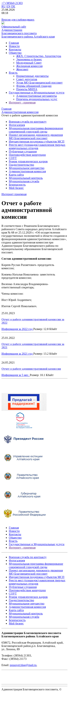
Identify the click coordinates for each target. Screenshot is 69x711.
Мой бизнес (16, 187)
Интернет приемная (13, 194)
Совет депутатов (26, 79)
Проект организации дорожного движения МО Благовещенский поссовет (36, 136)
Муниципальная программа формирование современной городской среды (36, 130)
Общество (15, 52)
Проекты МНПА (26, 89)
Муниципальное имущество (26, 168)
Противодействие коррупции (27, 154)
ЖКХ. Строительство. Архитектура (38, 56)
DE (13, 6)
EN (8, 6)
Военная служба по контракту (28, 121)
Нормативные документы (32, 76)
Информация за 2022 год (17, 329)
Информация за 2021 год (17, 353)
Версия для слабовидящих (17, 19)
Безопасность (17, 184)
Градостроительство (21, 164)
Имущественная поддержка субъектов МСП (36, 141)
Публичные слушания (23, 151)
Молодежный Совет (29, 62)
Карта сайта (16, 174)
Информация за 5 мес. (15, 375)
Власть (13, 72)
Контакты (15, 49)
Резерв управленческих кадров (28, 161)
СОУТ (13, 158)
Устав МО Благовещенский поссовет (39, 82)
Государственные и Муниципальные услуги (36, 92)
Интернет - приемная (22, 102)
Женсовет (22, 69)
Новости (14, 46)
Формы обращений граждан (34, 85)
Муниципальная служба (24, 181)
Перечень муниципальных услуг (36, 99)
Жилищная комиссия (29, 66)
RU (3, 6)
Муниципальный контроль (26, 178)
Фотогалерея (17, 125)
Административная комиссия (27, 171)
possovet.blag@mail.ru (23, 665)
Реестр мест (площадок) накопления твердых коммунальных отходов (37, 146)
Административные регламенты (36, 95)
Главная (14, 42)
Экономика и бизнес (29, 59)
